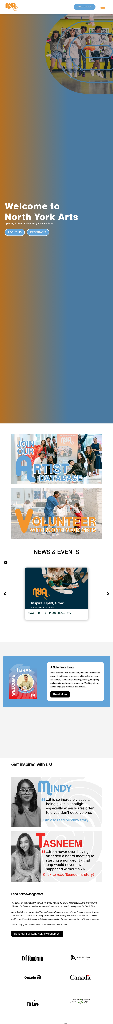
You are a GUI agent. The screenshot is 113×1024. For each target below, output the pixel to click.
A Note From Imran (62, 667)
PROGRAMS (38, 232)
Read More (60, 694)
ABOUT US (15, 232)
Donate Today (85, 7)
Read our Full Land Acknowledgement (37, 933)
